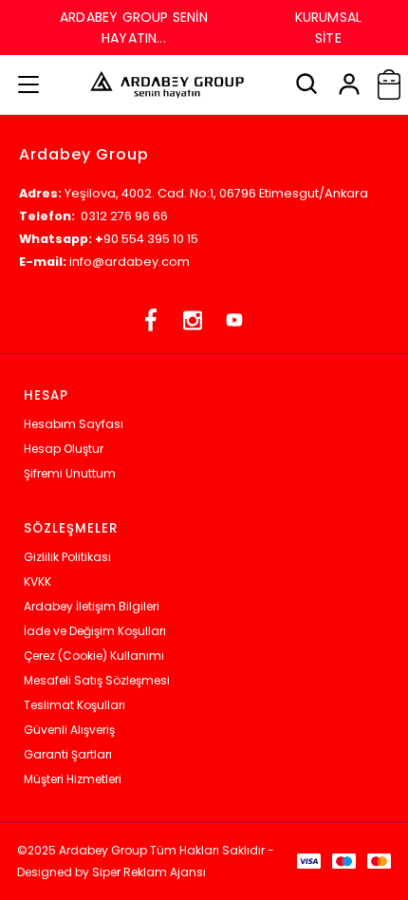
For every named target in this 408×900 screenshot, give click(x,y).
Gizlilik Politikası (67, 557)
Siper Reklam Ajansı (149, 872)
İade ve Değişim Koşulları (95, 631)
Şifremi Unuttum (70, 473)
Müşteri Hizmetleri (72, 779)
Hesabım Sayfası (73, 424)
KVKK (37, 581)
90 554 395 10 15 (150, 239)
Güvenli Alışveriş (69, 730)
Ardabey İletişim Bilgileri (91, 606)
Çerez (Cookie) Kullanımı (94, 655)
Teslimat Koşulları (74, 705)
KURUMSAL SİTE (328, 27)
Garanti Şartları (68, 754)
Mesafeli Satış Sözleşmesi (97, 680)
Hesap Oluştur (63, 449)
